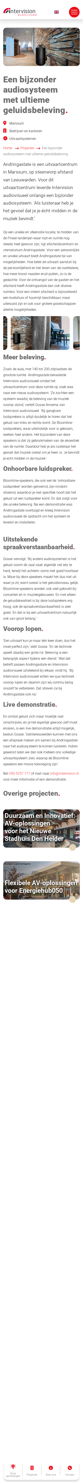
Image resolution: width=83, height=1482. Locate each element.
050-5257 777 (19, 773)
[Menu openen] (74, 12)
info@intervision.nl (64, 773)
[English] (56, 12)
